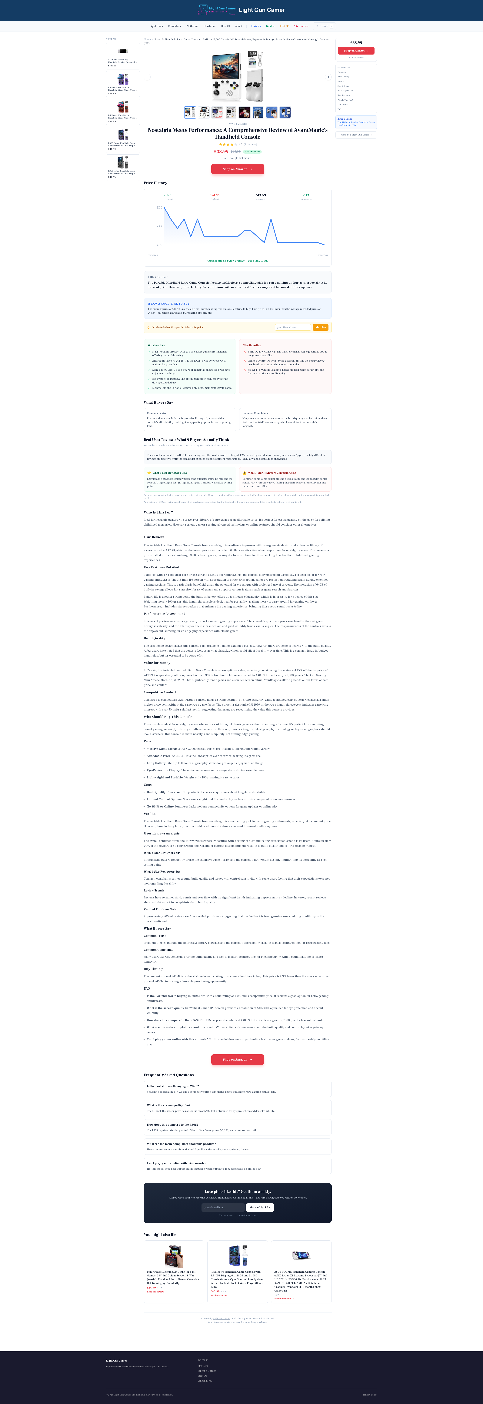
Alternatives (301, 26)
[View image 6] (258, 112)
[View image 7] (272, 112)
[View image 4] (231, 112)
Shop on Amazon (235, 169)
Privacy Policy (370, 1394)
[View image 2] (204, 112)
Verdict (341, 81)
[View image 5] (244, 112)
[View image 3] (217, 112)
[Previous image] (147, 77)
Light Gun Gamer (221, 1318)
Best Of (225, 26)
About (238, 26)
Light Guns (156, 26)
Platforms (192, 26)
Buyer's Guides (207, 1371)
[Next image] (328, 77)
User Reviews (344, 95)
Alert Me (320, 327)
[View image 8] (285, 112)
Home (147, 39)
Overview (342, 72)
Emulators (174, 26)
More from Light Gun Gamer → (356, 134)
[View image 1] (190, 112)
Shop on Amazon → (356, 50)
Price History (343, 76)
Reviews (256, 26)
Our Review (343, 104)
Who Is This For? (345, 100)
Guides (270, 26)
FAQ (339, 109)
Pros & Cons (343, 86)
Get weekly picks (260, 1207)
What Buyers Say (345, 90)
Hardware (210, 26)
